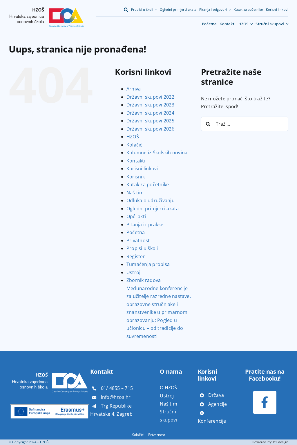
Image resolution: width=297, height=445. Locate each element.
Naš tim (135, 192)
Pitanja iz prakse (144, 224)
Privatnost (138, 240)
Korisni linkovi (142, 168)
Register (135, 256)
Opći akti (136, 216)
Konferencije (212, 421)
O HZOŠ (168, 387)
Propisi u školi (142, 248)
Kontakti (135, 161)
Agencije (217, 404)
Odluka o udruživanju (150, 200)
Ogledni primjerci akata (152, 208)
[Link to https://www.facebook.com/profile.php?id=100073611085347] (264, 402)
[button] (126, 10)
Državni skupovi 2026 (150, 129)
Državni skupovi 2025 (150, 120)
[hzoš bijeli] (49, 367)
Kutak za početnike (147, 184)
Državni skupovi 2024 (150, 113)
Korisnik (135, 176)
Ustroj (133, 272)
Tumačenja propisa (148, 264)
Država (216, 395)
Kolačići (135, 145)
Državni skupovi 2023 (150, 105)
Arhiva (133, 89)
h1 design (280, 442)
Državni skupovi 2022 (150, 97)
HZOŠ (132, 136)
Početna (135, 232)
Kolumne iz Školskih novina (156, 152)
